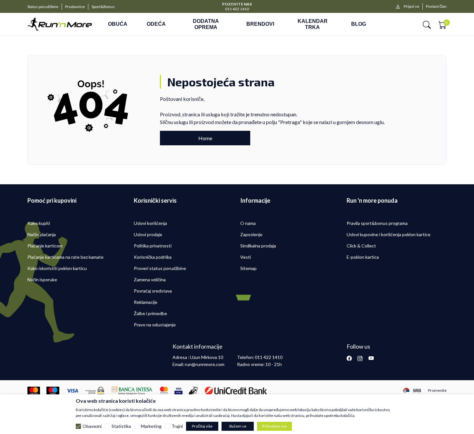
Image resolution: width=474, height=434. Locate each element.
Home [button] (205, 138)
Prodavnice (75, 6)
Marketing (151, 426)
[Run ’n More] (59, 24)
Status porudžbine (42, 6)
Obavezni (92, 426)
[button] (427, 24)
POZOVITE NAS (237, 4)
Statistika (121, 426)
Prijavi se (411, 6)
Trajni (177, 426)
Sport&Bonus (103, 6)
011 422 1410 (237, 8)
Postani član (436, 6)
